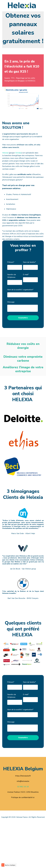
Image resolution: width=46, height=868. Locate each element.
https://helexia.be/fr (23, 776)
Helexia (5, 153)
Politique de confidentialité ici (23, 797)
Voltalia (18, 153)
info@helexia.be (23, 781)
